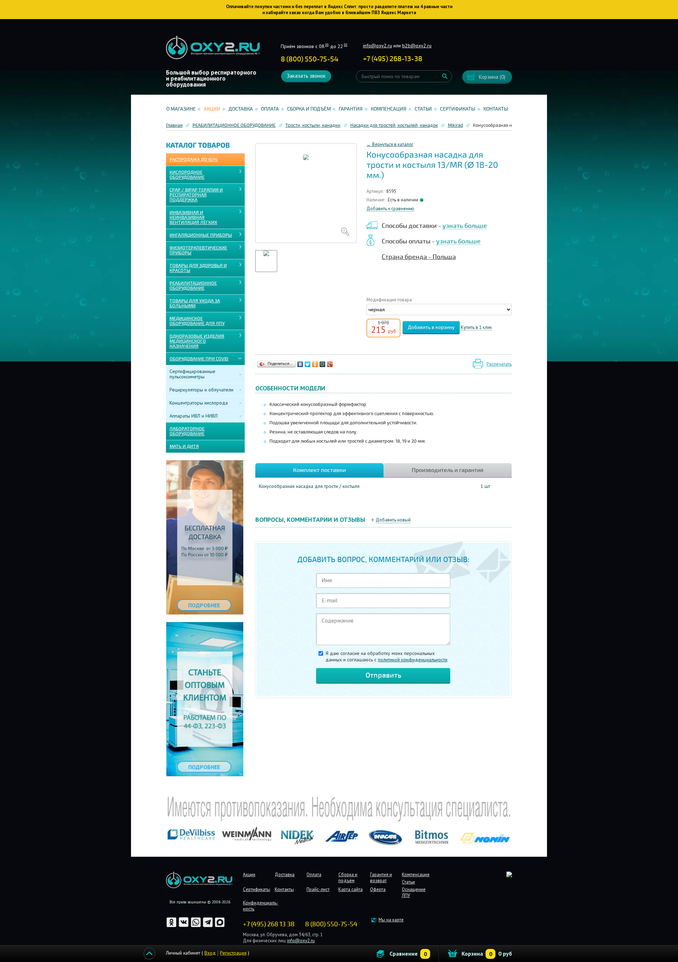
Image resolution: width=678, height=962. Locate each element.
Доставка (240, 109)
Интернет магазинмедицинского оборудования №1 (213, 48)
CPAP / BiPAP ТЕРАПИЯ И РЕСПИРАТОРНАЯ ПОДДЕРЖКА (196, 195)
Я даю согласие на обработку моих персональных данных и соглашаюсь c (386, 656)
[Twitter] (307, 364)
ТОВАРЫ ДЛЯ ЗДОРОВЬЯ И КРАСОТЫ (198, 268)
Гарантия (351, 109)
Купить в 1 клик (476, 327)
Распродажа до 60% (194, 160)
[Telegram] (208, 926)
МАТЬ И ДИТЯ (184, 446)
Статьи (423, 109)
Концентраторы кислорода (199, 403)
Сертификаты (457, 109)
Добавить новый (393, 520)
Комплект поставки (319, 470)
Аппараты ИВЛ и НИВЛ (194, 416)
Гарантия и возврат (381, 878)
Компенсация (388, 109)
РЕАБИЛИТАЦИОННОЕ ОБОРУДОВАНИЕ (193, 286)
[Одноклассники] (315, 364)
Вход (210, 953)
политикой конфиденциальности (412, 659)
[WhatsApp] (196, 926)
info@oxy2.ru (377, 45)
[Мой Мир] (322, 364)
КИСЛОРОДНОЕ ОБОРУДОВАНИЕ (187, 175)
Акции (212, 109)
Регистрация (233, 953)
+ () (392, 58)
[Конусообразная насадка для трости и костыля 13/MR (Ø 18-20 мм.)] (306, 193)
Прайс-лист (318, 889)
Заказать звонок (306, 75)
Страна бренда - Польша (419, 257)
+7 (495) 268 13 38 (269, 924)
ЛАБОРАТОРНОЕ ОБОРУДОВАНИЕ (187, 431)
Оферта (378, 889)
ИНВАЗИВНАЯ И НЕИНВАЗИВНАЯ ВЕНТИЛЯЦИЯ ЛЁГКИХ (193, 217)
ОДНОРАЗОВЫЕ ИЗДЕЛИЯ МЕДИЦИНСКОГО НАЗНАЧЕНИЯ (197, 341)
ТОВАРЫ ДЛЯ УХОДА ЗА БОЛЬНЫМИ (195, 303)
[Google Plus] (330, 364)
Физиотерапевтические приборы (198, 250)
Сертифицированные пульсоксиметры (192, 374)
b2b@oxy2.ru (417, 45)
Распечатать (499, 364)
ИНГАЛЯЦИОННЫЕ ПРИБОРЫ (201, 235)
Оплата (270, 109)
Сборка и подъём (309, 109)
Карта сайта (350, 889)
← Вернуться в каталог (390, 144)
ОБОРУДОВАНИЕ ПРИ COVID (199, 359)
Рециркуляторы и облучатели (201, 389)
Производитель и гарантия (447, 470)
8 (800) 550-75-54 (309, 59)
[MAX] (219, 926)
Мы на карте (391, 920)
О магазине (181, 109)
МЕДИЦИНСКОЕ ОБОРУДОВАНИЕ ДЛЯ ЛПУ (197, 321)
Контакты (495, 109)
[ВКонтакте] (300, 364)
